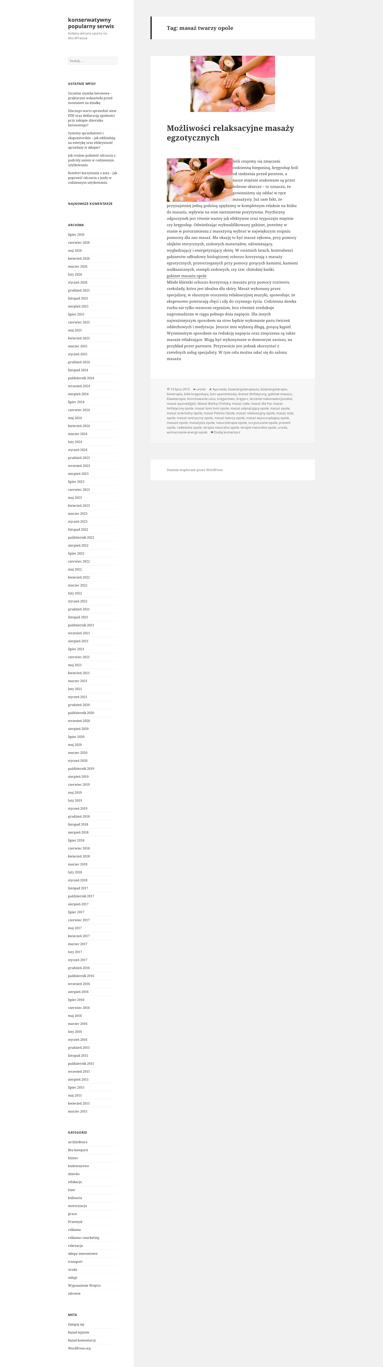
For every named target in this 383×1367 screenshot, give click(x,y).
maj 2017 (75, 928)
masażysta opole (202, 422)
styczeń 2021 (77, 697)
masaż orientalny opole (184, 413)
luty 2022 (75, 593)
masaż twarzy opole (229, 418)
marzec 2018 (77, 864)
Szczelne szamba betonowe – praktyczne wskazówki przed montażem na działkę (90, 98)
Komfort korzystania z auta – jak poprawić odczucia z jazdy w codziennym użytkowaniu (92, 178)
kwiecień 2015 (79, 1103)
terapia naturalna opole (221, 427)
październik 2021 (81, 625)
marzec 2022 (77, 585)
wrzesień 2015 (79, 1071)
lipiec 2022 (76, 553)
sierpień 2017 (78, 904)
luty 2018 (75, 872)
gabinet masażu (280, 394)
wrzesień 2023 (79, 466)
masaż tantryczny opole (195, 418)
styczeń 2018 (77, 880)
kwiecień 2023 (79, 505)
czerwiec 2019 (79, 784)
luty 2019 (75, 800)
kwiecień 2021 (79, 673)
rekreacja (75, 1245)
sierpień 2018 (78, 832)
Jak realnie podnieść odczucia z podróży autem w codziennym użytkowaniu (91, 160)
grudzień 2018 (79, 816)
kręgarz (242, 399)
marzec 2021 (77, 681)
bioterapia (174, 394)
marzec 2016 (77, 1023)
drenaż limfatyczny (252, 394)
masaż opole (279, 408)
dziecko (74, 1174)
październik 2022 (81, 537)
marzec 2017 (77, 944)
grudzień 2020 (79, 705)
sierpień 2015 (78, 1079)
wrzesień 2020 (79, 721)
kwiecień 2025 (79, 338)
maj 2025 (75, 330)
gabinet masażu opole (186, 275)
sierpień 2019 (78, 776)
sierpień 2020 (78, 729)
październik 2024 (81, 378)
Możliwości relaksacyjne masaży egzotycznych (230, 133)
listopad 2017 (78, 888)
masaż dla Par (261, 403)
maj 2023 (75, 497)
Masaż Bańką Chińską (214, 403)
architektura (77, 1142)
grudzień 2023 (79, 458)
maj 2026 (75, 250)
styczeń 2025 (77, 354)
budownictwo (78, 1166)
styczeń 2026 (77, 282)
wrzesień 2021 (79, 633)
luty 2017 (75, 952)
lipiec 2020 (76, 737)
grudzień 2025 (79, 290)
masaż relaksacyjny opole (255, 413)
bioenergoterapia (274, 389)
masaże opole (177, 422)
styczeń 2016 (77, 1039)
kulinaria (75, 1198)
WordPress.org (79, 1348)
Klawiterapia (176, 399)
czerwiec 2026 (79, 242)
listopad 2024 (78, 370)
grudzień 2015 (79, 1047)
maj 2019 (75, 792)
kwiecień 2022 (79, 577)
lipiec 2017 (76, 912)
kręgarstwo (226, 399)
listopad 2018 (78, 824)
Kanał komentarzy (82, 1340)
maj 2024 (75, 418)
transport (75, 1261)
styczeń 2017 (77, 960)
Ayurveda (219, 389)
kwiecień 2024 (79, 426)
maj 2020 (75, 744)
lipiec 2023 (76, 481)
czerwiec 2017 (79, 920)
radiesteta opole (189, 427)
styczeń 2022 (77, 601)
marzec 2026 (77, 266)
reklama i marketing (83, 1237)
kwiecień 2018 (79, 856)
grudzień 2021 (79, 609)
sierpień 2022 (78, 545)
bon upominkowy (223, 394)
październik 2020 (81, 713)
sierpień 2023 (78, 473)
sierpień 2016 (78, 992)
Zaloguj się (76, 1324)
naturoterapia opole (231, 422)
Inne (71, 1190)
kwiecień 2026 (79, 258)
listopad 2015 (78, 1055)
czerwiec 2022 (79, 561)
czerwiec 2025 (79, 322)
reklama (74, 1230)
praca (72, 1214)
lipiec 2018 (76, 840)
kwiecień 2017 (79, 936)
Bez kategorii (78, 1150)
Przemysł (75, 1222)
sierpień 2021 (78, 641)
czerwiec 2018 (79, 848)
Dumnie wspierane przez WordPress (195, 470)
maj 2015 (75, 1095)
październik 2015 (81, 1063)
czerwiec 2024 (79, 410)
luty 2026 (75, 274)
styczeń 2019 (77, 808)
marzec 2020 (77, 752)
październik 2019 (81, 768)
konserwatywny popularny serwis (91, 23)
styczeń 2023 (77, 521)
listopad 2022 (78, 529)
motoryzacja (77, 1206)
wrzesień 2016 (79, 984)
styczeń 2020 (77, 760)
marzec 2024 (77, 434)
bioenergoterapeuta (243, 389)
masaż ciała (240, 403)
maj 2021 (75, 665)
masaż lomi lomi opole (212, 408)
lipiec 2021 (76, 649)
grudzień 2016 (79, 968)
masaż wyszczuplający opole (267, 418)
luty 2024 (75, 442)
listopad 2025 (78, 298)
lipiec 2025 (76, 314)
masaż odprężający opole (249, 408)
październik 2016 (81, 976)
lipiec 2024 (76, 402)
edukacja (75, 1182)
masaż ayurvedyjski (181, 403)
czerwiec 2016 (79, 1008)
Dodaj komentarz (227, 432)
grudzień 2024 (79, 362)
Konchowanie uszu (201, 399)
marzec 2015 (77, 1111)
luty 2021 (75, 689)
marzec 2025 (77, 346)
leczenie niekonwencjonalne (271, 399)
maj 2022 (75, 569)
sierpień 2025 (78, 306)
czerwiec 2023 (79, 489)
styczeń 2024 (77, 450)
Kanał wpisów (78, 1332)
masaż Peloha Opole (219, 413)
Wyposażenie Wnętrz (84, 1285)
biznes (73, 1158)
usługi (72, 1277)
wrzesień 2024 (79, 386)
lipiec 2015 (76, 1087)
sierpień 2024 (78, 394)
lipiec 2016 (76, 1000)
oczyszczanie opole (262, 422)
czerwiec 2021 (79, 657)
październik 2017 (81, 896)
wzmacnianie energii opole (187, 432)
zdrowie (74, 1293)
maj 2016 (75, 1015)
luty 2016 (75, 1031)
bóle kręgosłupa (196, 394)
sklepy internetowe (83, 1253)
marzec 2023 (77, 513)
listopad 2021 (78, 617)
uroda (72, 1269)
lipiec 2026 (76, 234)
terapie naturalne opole (258, 427)
